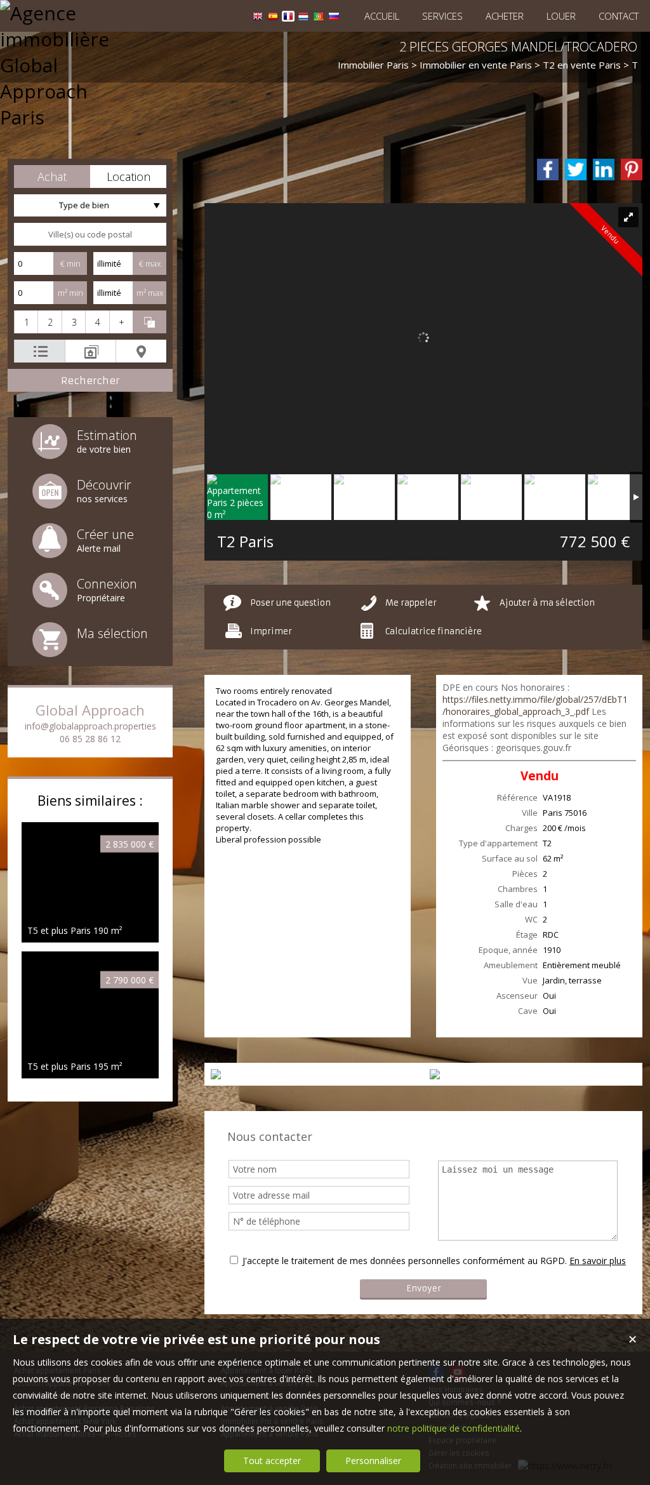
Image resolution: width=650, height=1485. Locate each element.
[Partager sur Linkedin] (603, 169)
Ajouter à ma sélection (547, 602)
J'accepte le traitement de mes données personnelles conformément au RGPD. (404, 1261)
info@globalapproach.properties (90, 726)
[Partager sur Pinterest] (631, 169)
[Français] (288, 18)
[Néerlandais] (303, 18)
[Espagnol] (273, 18)
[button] (52, 176)
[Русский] (334, 18)
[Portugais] (318, 18)
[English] (257, 18)
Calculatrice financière (433, 631)
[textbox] (90, 234)
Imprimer (271, 631)
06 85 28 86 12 (90, 739)
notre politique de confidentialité (453, 1428)
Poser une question (290, 602)
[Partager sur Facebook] (548, 169)
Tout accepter (272, 1461)
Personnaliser (373, 1461)
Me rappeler (411, 602)
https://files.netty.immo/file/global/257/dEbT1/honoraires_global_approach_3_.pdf (535, 705)
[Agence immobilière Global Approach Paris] (54, 117)
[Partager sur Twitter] (576, 169)
